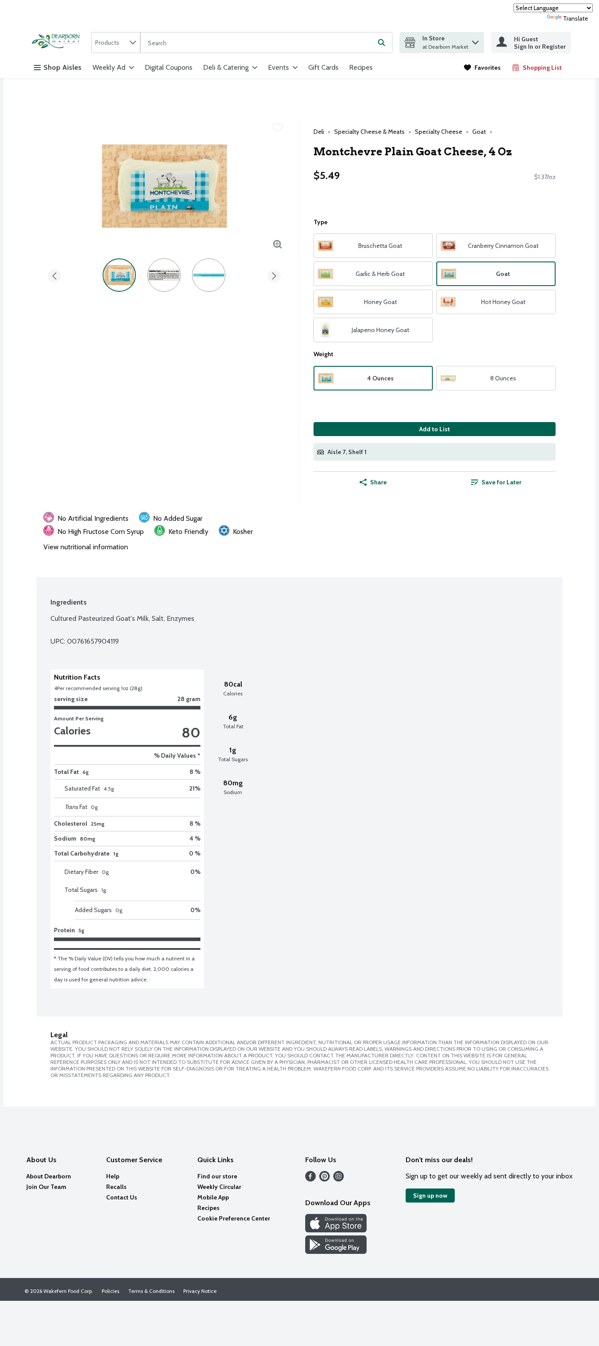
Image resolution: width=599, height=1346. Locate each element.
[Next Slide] (274, 274)
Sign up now (430, 1195)
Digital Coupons (169, 67)
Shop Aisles (62, 67)
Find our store (217, 1176)
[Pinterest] (324, 1179)
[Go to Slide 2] (164, 275)
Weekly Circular (219, 1187)
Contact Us (121, 1197)
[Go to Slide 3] (209, 275)
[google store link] (336, 1251)
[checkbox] (277, 127)
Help (112, 1176)
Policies (110, 1291)
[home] (58, 42)
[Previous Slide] (54, 274)
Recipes (361, 67)
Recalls (116, 1187)
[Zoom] (277, 244)
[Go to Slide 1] (119, 275)
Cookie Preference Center (233, 1218)
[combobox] (115, 42)
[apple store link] (336, 1230)
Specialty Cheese (438, 132)
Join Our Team (46, 1187)
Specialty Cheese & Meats (369, 132)
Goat (479, 132)
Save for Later (501, 482)
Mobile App (213, 1197)
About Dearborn (48, 1176)
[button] (475, 40)
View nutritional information (85, 547)
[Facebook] (310, 1179)
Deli (319, 132)
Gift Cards (323, 67)
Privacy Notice (200, 1291)
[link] (482, 67)
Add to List (434, 429)
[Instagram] (338, 1179)
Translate (575, 18)
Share (378, 482)
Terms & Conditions (151, 1291)
